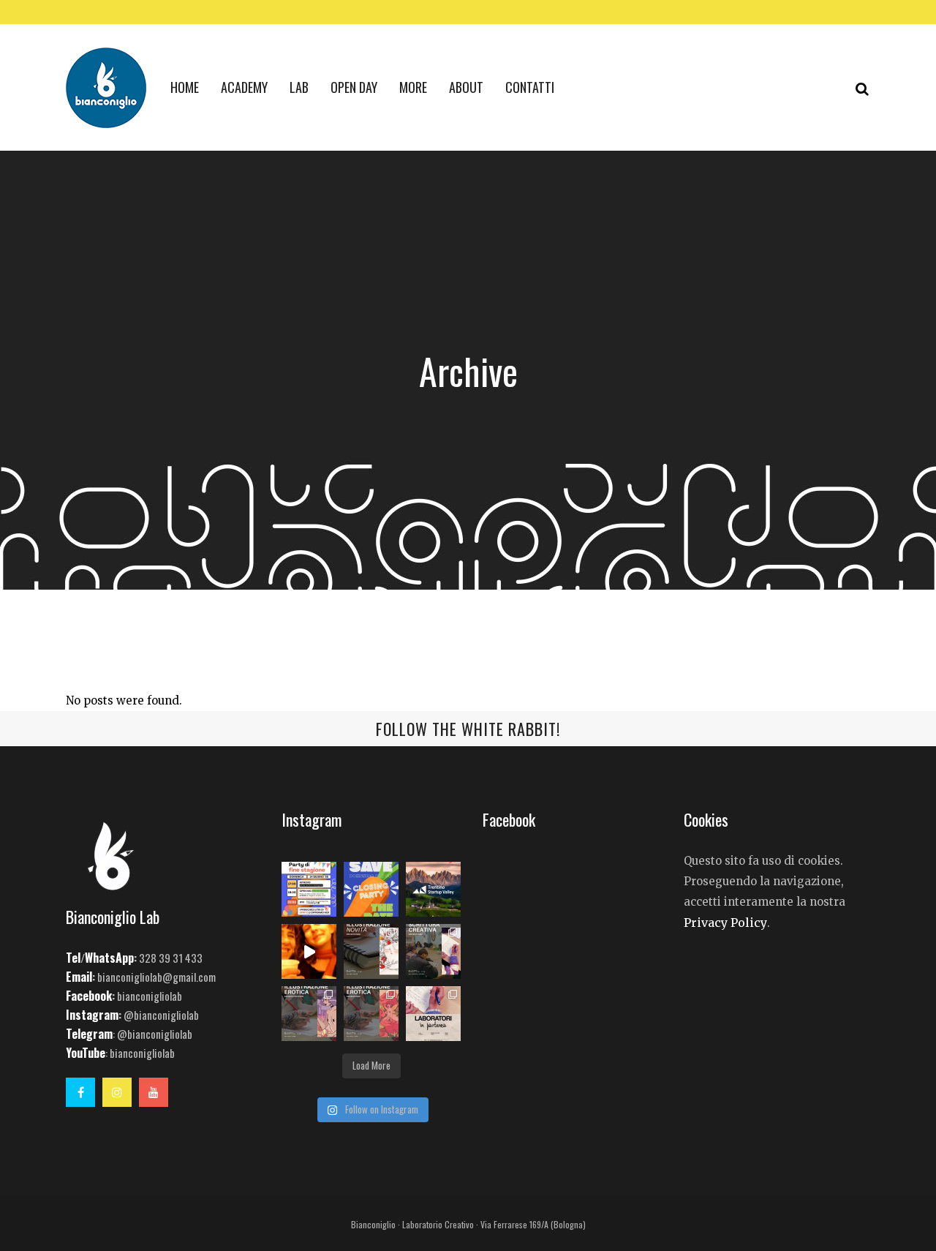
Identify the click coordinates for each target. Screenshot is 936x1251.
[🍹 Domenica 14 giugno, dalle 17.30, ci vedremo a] (309, 889)
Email (79, 976)
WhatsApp (109, 957)
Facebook (89, 995)
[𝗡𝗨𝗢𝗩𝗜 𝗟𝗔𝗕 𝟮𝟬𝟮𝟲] (371, 951)
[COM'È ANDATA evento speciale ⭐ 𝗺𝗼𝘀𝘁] (309, 951)
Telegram (89, 1033)
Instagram (92, 1014)
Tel (73, 957)
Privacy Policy (725, 922)
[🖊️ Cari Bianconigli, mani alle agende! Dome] (371, 889)
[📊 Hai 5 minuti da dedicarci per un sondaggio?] (433, 889)
